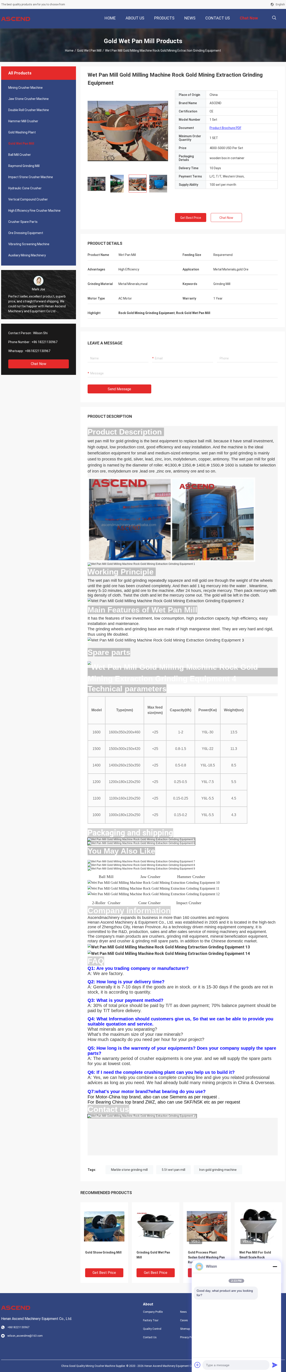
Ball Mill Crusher (19, 154)
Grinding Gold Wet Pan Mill (153, 1255)
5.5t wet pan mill (173, 1169)
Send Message (119, 389)
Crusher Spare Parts (23, 222)
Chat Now (38, 364)
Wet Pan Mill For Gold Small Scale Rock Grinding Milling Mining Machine (256, 1258)
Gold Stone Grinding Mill (103, 1252)
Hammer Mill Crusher (23, 121)
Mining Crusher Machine (25, 87)
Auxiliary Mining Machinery (27, 255)
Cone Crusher (149, 903)
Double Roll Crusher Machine (28, 110)
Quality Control (152, 1328)
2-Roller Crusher (106, 903)
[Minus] (275, 1266)
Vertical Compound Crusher (28, 199)
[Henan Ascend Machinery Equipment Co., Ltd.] (15, 19)
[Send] (274, 1365)
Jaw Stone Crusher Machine (28, 99)
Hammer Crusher (190, 876)
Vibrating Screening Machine (28, 244)
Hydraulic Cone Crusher (25, 188)
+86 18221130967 (44, 342)
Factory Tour (150, 1320)
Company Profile (153, 1311)
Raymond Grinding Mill (24, 166)
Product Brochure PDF (225, 128)
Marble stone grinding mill (129, 1169)
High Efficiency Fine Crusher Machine (34, 210)
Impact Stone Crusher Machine (30, 177)
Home (69, 50)
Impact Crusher (188, 903)
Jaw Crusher (152, 876)
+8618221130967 (37, 351)
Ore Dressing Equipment (25, 233)
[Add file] (197, 1365)
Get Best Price (190, 218)
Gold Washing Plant (22, 132)
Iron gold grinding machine (218, 1169)
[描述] (274, 17)
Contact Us (150, 1337)
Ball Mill (108, 876)
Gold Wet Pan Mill (89, 50)
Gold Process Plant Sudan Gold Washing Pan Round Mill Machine (206, 1257)
